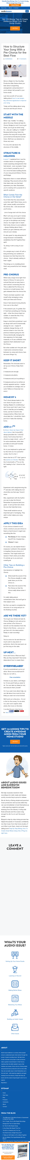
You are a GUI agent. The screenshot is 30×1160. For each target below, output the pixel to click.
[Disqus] (15, 873)
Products (5, 1099)
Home (4, 1093)
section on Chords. (12, 460)
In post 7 (6, 159)
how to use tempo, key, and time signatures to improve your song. (15, 101)
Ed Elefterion (8, 59)
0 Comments (22, 59)
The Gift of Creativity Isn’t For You (11, 1130)
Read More (4, 1082)
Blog (4, 1097)
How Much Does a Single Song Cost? (12, 1132)
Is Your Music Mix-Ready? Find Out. (12, 1128)
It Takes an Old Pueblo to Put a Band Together (15, 1135)
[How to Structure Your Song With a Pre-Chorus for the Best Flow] (15, 71)
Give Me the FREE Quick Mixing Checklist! (8, 1157)
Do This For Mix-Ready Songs (10, 1126)
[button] (15, 3)
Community (5, 1102)
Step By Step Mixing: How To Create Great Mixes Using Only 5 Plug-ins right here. (14, 831)
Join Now (15, 28)
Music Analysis (9, 712)
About (10, 8)
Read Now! (15, 5)
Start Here (4, 8)
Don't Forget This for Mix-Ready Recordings (14, 1121)
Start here (5, 1095)
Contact (16, 8)
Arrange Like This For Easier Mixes (11, 1123)
